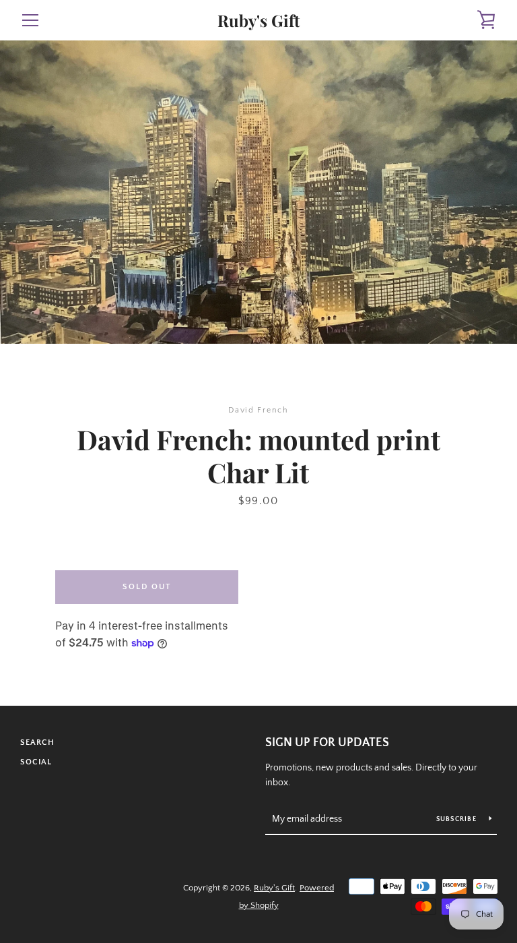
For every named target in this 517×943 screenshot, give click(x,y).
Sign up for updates (327, 743)
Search (37, 742)
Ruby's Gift (258, 20)
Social (36, 762)
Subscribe (457, 819)
